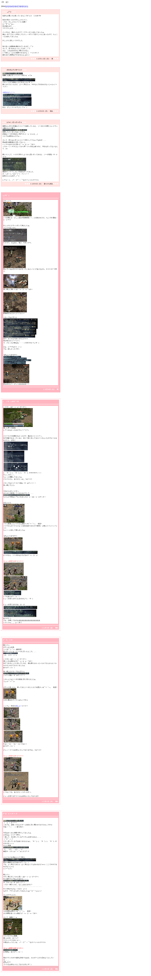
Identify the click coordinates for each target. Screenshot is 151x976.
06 (16, 6)
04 (11, 6)
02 (6, 6)
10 (25, 6)
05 (13, 6)
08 (20, 6)
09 (23, 6)
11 (27, 6)
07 (18, 6)
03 (8, 6)
